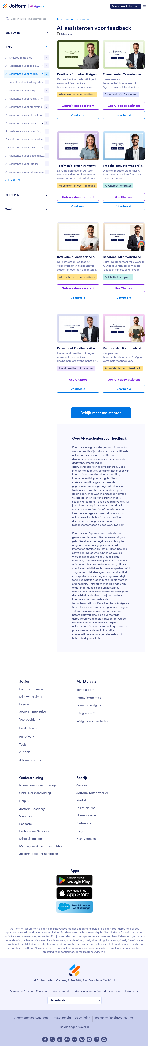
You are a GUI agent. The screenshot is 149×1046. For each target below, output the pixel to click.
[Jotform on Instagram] (96, 1039)
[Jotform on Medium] (67, 1039)
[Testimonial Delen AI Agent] (78, 145)
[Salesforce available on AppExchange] (74, 907)
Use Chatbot (124, 197)
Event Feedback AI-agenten (76, 368)
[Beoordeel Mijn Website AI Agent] (124, 237)
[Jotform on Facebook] (45, 1039)
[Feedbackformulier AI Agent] (78, 54)
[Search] (7, 18)
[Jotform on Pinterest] (82, 1039)
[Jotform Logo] (14, 6)
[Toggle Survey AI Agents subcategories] (42, 90)
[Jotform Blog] (74, 1039)
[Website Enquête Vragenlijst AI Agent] (124, 145)
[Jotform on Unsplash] (104, 1039)
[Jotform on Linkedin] (59, 1039)
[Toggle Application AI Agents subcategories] (42, 66)
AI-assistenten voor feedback (94, 28)
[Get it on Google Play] (74, 880)
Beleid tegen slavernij (75, 1027)
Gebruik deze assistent (78, 106)
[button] (27, 209)
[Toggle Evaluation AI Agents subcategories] (42, 147)
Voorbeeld (78, 115)
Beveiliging (82, 1017)
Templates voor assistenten (73, 19)
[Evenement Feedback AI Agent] (78, 328)
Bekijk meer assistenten (101, 412)
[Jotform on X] (52, 1039)
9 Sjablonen (66, 34)
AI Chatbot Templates (118, 185)
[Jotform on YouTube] (89, 1039)
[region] (27, 121)
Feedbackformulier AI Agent (77, 74)
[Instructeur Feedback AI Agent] (78, 237)
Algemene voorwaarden (31, 1017)
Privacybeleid (61, 1017)
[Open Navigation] (144, 6)
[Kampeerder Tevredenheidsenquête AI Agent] (124, 328)
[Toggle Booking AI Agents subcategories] (42, 123)
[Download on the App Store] (74, 893)
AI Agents (37, 6)
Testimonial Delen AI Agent (76, 165)
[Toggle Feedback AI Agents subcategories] (42, 74)
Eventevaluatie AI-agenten (121, 94)
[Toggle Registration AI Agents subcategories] (42, 99)
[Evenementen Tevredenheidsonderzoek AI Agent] (124, 54)
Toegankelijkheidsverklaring (113, 1017)
